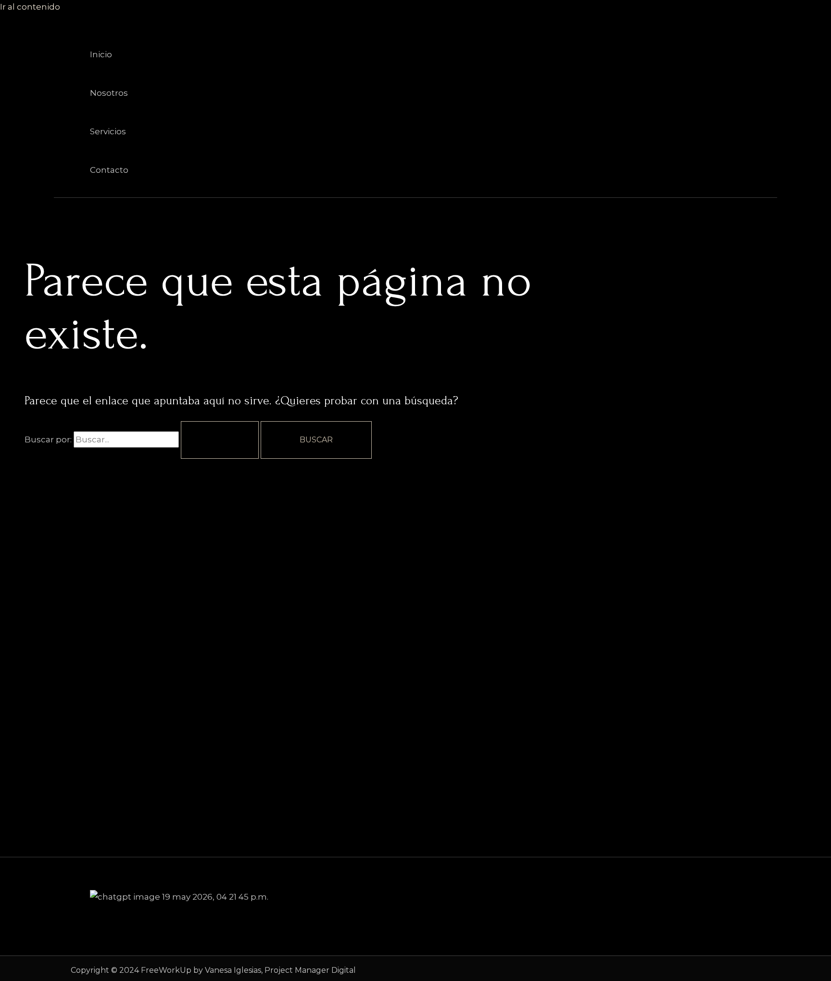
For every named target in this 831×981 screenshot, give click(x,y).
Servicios (108, 131)
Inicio (101, 54)
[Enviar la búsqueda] (220, 440)
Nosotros (109, 93)
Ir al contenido (30, 7)
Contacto (109, 170)
